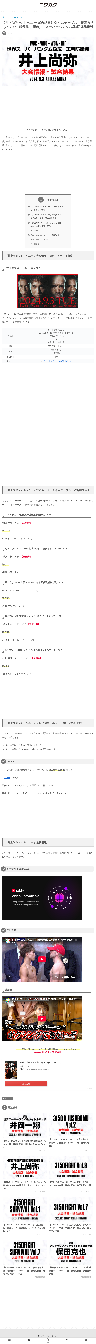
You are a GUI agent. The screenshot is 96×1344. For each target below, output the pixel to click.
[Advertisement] (48, 106)
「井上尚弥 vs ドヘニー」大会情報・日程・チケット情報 (46, 208)
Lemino (35, 231)
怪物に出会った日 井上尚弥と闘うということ (40, 1062)
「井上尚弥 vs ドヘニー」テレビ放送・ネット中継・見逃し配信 (46, 224)
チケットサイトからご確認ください (58, 361)
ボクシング (8, 1098)
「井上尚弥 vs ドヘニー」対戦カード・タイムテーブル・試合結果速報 (46, 216)
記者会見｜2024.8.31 (40, 240)
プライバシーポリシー (49, 1336)
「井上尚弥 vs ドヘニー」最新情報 (45, 235)
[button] (88, 653)
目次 (46, 200)
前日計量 (36, 244)
